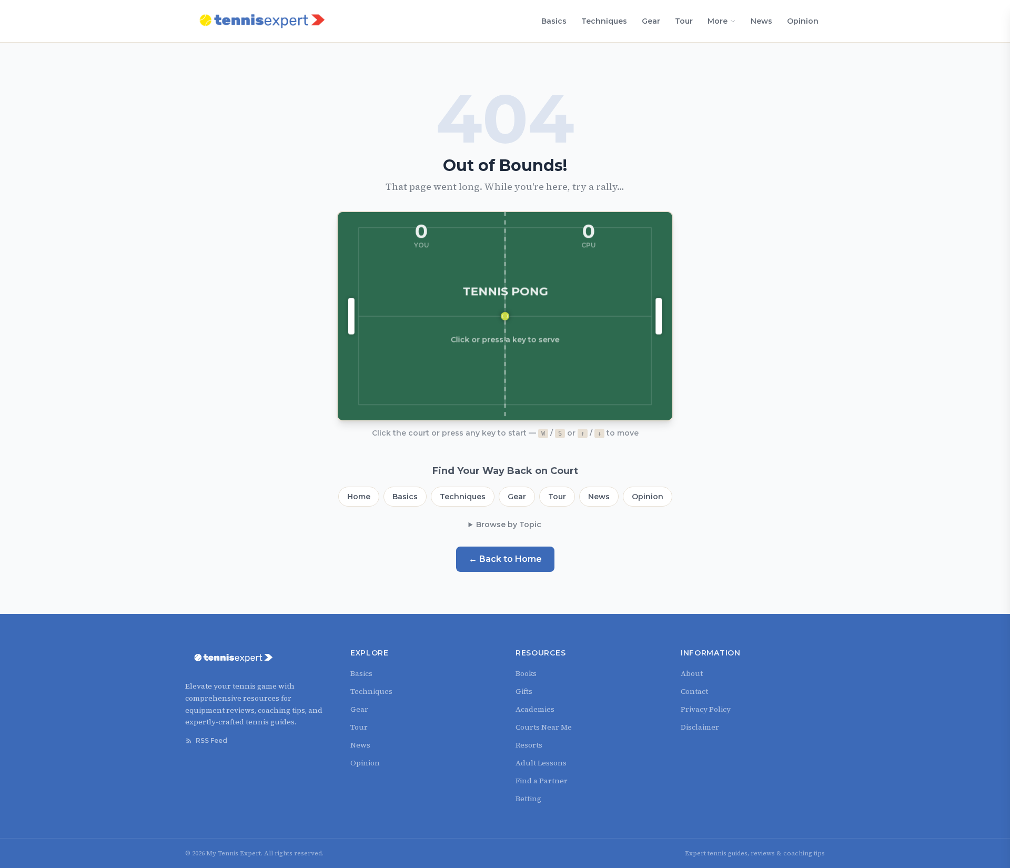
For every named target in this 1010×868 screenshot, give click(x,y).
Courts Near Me (544, 727)
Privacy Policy (706, 709)
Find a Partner (542, 780)
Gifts (524, 691)
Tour (684, 21)
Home (358, 496)
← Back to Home (505, 559)
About (692, 673)
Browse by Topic (508, 524)
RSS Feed (211, 740)
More (718, 21)
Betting (528, 798)
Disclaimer (700, 727)
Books (526, 673)
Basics (554, 21)
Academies (535, 709)
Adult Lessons (541, 763)
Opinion (803, 21)
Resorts (529, 745)
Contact (694, 691)
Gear (651, 21)
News (761, 21)
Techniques (604, 21)
